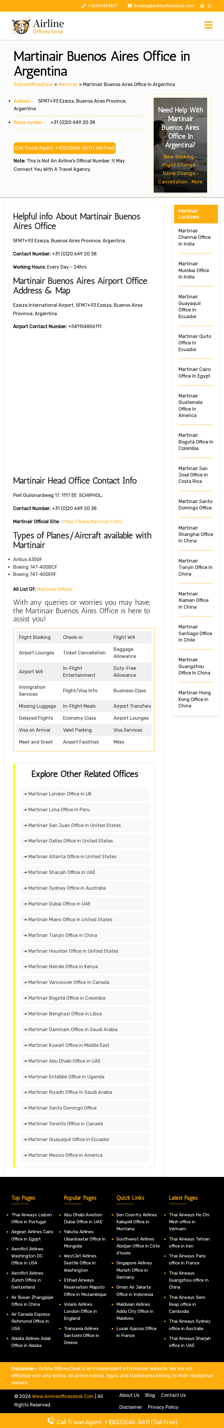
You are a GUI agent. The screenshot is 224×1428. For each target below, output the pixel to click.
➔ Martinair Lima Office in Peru (56, 809)
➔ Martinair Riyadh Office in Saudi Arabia (67, 1092)
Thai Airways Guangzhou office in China (189, 1280)
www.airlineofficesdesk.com (63, 1396)
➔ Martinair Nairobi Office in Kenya (60, 966)
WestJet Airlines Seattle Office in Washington (80, 1263)
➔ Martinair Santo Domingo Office (60, 1108)
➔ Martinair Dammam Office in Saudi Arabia (70, 1029)
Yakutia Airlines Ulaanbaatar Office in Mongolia (85, 1239)
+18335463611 (102, 5)
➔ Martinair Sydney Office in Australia (64, 888)
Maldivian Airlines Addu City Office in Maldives (134, 1311)
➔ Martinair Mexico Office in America (62, 1155)
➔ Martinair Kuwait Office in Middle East (66, 1045)
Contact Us (173, 1395)
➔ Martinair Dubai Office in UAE (57, 904)
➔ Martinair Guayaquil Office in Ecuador (66, 1139)
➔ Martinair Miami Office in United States (67, 919)
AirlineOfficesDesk (33, 84)
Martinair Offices (55, 589)
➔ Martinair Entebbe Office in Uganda (63, 1077)
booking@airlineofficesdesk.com (164, 5)
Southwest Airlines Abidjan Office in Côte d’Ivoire (138, 1246)
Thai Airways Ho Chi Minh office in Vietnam (189, 1222)
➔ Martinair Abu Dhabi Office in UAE (62, 1061)
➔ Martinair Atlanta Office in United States (69, 856)
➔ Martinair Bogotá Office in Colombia (64, 998)
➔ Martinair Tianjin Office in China (60, 935)
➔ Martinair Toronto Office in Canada (63, 1123)
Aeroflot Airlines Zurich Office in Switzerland (27, 1280)
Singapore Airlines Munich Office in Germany (134, 1270)
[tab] (208, 25)
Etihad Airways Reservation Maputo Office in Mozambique (85, 1287)
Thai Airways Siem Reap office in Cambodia (187, 1304)
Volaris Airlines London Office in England (80, 1311)
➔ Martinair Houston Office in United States (70, 951)
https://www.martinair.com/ (92, 521)
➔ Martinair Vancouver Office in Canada (66, 982)
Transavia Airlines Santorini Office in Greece (81, 1335)
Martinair (68, 84)
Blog (150, 1395)
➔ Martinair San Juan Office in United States (72, 825)
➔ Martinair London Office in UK (57, 794)
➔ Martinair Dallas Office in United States (68, 841)
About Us (129, 1395)
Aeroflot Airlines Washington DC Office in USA (27, 1256)
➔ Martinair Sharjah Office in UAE (59, 872)
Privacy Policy (163, 1407)
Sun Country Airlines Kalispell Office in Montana (136, 1222)
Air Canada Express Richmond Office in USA (30, 1321)
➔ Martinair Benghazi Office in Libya (62, 1014)
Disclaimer (130, 1407)
